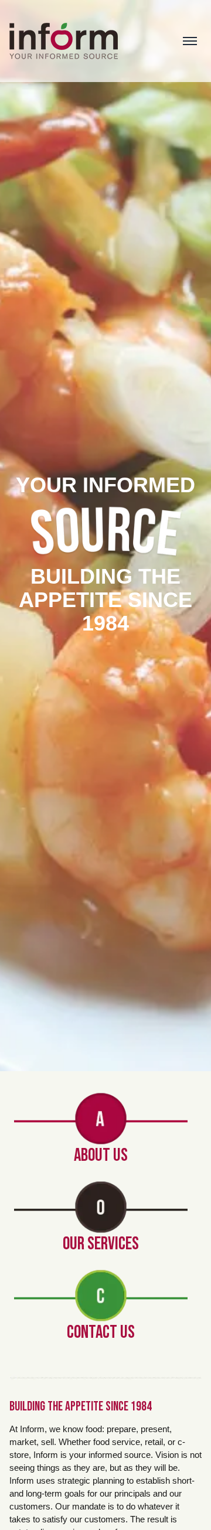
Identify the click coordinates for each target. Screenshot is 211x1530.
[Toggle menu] (190, 41)
